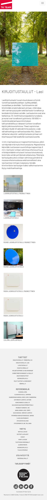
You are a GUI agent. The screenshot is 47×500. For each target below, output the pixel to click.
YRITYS (23, 429)
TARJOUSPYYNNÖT (22, 464)
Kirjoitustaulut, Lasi (22, 362)
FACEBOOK (31, 486)
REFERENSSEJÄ (22, 389)
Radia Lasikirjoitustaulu (13, 316)
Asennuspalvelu (22, 378)
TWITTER (26, 486)
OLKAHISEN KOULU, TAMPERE (22, 394)
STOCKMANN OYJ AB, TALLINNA (22, 423)
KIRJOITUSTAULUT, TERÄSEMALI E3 (22, 360)
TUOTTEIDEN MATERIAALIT (22, 442)
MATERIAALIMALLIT (22, 458)
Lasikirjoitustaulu (11, 218)
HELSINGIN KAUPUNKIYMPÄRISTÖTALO (22, 405)
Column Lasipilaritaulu (13, 340)
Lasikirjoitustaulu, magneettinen (17, 193)
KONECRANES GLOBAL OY (22, 402)
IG (16, 486)
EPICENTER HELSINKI (23, 421)
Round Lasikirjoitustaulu (14, 267)
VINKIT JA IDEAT (22, 439)
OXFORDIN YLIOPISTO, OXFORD (22, 400)
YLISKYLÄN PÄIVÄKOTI (23, 418)
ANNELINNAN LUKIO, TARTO (22, 410)
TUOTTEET (22, 357)
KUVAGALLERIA (22, 392)
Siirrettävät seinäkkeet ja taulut (22, 373)
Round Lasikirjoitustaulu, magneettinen (19, 242)
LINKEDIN (21, 486)
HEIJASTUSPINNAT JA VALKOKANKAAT (22, 370)
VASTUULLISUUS (22, 431)
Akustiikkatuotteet (23, 376)
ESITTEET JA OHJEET (22, 434)
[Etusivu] (6, 4)
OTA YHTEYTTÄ (22, 455)
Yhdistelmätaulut (22, 368)
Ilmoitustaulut (22, 365)
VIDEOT (23, 437)
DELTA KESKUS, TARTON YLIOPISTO (22, 413)
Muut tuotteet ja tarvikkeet (22, 381)
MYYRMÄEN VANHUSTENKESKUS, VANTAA (22, 415)
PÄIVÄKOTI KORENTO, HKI (23, 407)
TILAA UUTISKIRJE (23, 450)
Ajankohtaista (22, 444)
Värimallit (22, 383)
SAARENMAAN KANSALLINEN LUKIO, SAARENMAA (22, 397)
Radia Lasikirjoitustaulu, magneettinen (19, 291)
